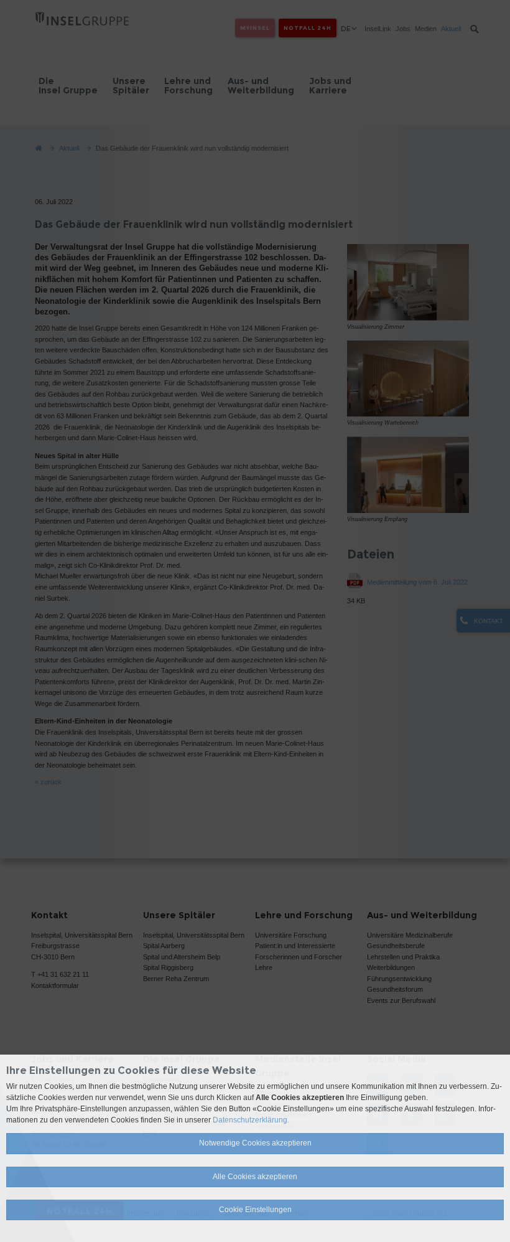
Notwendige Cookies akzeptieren (255, 1143)
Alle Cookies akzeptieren (255, 1176)
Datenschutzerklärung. (251, 1120)
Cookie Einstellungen (255, 1209)
